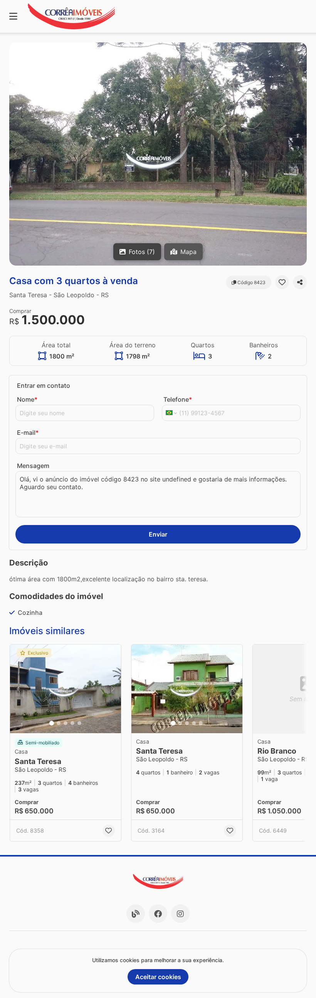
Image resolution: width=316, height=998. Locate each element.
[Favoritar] (282, 282)
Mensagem (33, 466)
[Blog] (135, 913)
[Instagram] (180, 913)
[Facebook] (158, 913)
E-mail (28, 432)
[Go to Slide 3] (65, 723)
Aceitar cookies (158, 977)
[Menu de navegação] (13, 16)
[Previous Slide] (15, 154)
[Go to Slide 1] (51, 723)
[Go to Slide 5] (79, 723)
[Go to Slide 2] (59, 723)
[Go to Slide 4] (72, 723)
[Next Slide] (300, 154)
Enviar (158, 534)
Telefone (177, 399)
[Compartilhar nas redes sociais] (300, 282)
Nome (27, 399)
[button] (158, 154)
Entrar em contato (43, 385)
